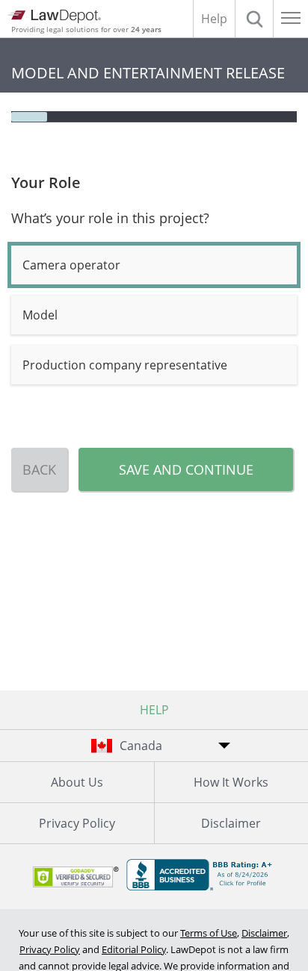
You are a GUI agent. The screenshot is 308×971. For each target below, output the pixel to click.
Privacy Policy (77, 823)
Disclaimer (264, 933)
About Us (77, 782)
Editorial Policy (134, 949)
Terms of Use (208, 933)
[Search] (254, 18)
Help (214, 18)
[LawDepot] (54, 16)
